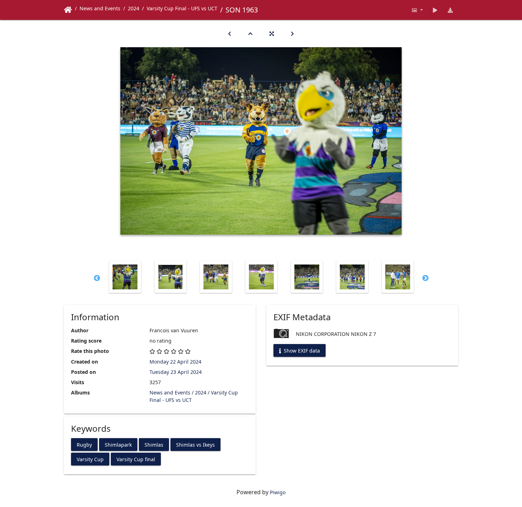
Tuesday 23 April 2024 (175, 372)
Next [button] (425, 278)
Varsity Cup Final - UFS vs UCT (182, 8)
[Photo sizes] (417, 10)
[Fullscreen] (271, 33)
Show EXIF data (301, 350)
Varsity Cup (90, 459)
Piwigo (278, 492)
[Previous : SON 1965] (229, 33)
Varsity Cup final (135, 459)
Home (68, 10)
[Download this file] (450, 10)
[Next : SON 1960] (292, 33)
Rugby (84, 444)
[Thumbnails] (250, 33)
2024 (133, 8)
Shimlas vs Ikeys (195, 444)
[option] (125, 277)
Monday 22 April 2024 (175, 361)
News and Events (100, 8)
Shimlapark (118, 444)
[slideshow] (435, 10)
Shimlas (154, 444)
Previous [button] (96, 278)
